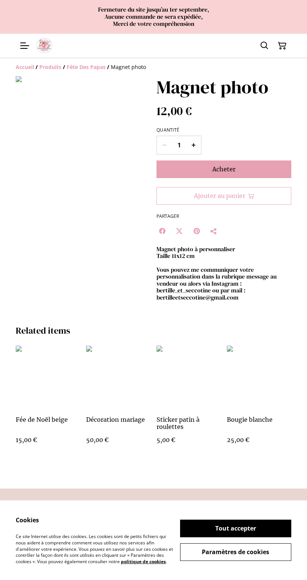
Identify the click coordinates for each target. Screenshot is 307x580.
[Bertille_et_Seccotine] (44, 45)
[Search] (264, 45)
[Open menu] (25, 45)
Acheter (223, 169)
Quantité (167, 130)
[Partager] (213, 231)
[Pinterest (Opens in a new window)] (196, 231)
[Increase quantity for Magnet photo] (193, 145)
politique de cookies (143, 561)
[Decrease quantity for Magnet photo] (164, 145)
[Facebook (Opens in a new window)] (162, 231)
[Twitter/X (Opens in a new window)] (179, 231)
